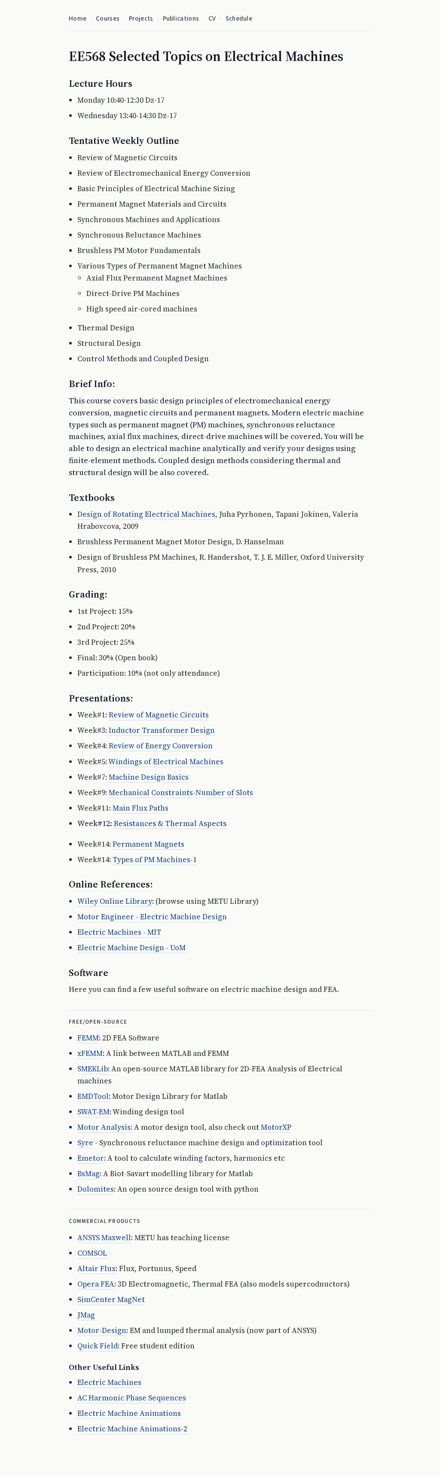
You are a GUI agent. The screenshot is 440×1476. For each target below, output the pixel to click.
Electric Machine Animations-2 (132, 1429)
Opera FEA (95, 1284)
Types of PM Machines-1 (155, 859)
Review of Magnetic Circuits (159, 715)
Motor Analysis (104, 1127)
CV (212, 18)
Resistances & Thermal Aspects (170, 823)
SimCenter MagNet (111, 1299)
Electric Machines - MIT (119, 932)
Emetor (90, 1158)
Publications (181, 18)
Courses (107, 18)
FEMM (88, 1038)
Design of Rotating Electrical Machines (146, 514)
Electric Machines (109, 1382)
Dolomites (95, 1189)
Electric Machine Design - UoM (131, 947)
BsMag (88, 1173)
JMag (86, 1315)
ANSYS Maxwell (104, 1237)
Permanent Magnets (148, 844)
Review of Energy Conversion (161, 746)
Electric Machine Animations (129, 1413)
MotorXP (276, 1127)
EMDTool (93, 1096)
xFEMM (90, 1053)
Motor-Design (101, 1330)
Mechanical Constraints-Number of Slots (181, 792)
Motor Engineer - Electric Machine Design (152, 917)
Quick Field (97, 1346)
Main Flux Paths (140, 808)
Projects (141, 18)
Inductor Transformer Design (162, 730)
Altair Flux (96, 1268)
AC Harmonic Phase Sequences (131, 1398)
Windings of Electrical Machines (165, 761)
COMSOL (92, 1253)
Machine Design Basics (149, 777)
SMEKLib (92, 1069)
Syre (85, 1142)
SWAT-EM (93, 1112)
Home (77, 18)
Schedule (239, 18)
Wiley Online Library (114, 901)
